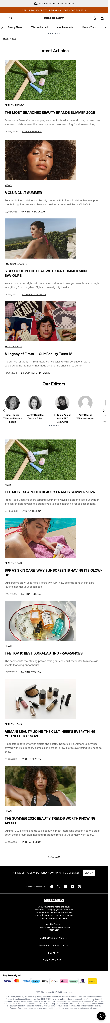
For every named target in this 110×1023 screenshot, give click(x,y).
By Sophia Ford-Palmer (36, 372)
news (8, 484)
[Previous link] (2, 28)
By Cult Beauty (31, 759)
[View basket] (102, 18)
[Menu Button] (3, 18)
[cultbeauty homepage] (54, 18)
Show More (54, 857)
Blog (14, 38)
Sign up (89, 873)
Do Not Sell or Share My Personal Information (54, 928)
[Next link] (106, 28)
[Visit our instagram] (65, 886)
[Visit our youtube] (72, 886)
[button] (101, 1016)
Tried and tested (39, 27)
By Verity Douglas (33, 211)
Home (5, 38)
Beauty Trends (90, 27)
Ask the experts (65, 27)
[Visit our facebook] (51, 886)
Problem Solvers (16, 263)
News (8, 185)
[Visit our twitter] (58, 886)
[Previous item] (4, 410)
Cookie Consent (54, 924)
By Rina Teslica (32, 131)
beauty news (13, 563)
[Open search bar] (10, 18)
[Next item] (104, 410)
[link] (94, 18)
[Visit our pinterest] (79, 886)
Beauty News (15, 27)
